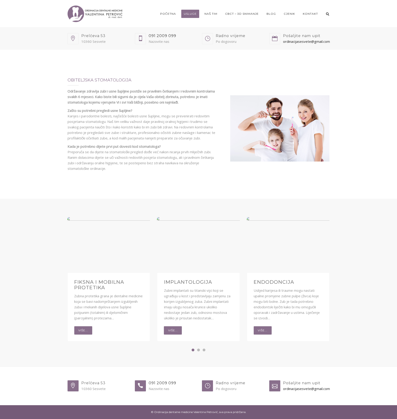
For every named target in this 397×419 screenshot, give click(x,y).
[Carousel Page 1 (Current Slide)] (193, 350)
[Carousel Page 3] (204, 350)
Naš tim (210, 13)
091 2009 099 (162, 36)
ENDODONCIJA (274, 282)
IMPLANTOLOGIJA (188, 282)
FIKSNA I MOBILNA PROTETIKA (99, 284)
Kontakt (310, 13)
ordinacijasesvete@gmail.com (306, 41)
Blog (271, 13)
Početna (168, 13)
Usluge (190, 13)
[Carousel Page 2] (198, 350)
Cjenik (289, 13)
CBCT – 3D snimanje (242, 13)
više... (83, 330)
